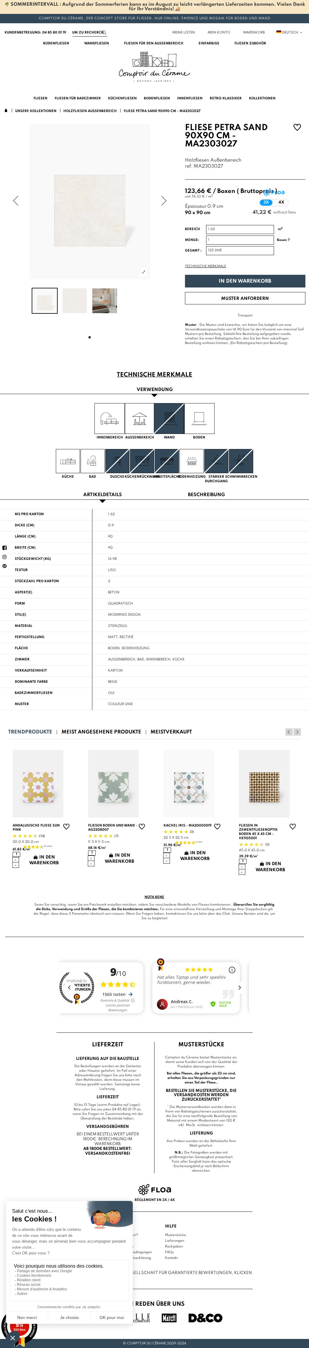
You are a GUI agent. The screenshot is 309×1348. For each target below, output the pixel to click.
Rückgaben (174, 1246)
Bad (140, 659)
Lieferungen (174, 1241)
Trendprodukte (30, 732)
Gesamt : (193, 250)
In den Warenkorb (245, 281)
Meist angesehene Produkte (101, 732)
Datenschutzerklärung (133, 1258)
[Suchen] (104, 32)
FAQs (169, 1252)
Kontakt (171, 1258)
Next (297, 732)
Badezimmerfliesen (34, 693)
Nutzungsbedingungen (134, 1252)
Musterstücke (175, 1235)
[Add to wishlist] (297, 128)
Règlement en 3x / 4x (155, 1200)
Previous (289, 732)
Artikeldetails (102, 495)
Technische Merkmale (205, 266)
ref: (189, 166)
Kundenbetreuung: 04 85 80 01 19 (35, 32)
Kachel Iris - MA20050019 (188, 825)
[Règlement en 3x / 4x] (154, 1189)
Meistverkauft (171, 732)
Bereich (192, 229)
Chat (226, 914)
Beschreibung (206, 495)
